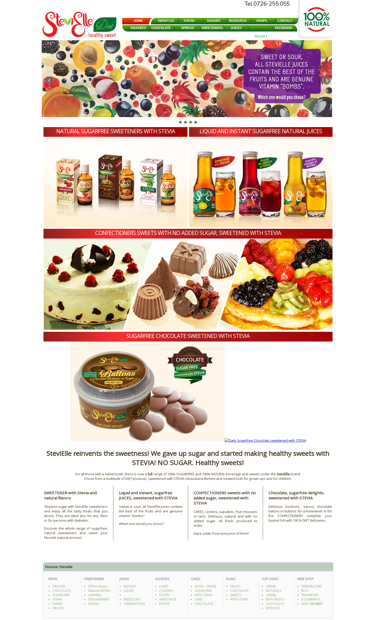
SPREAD (187, 28)
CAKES (163, 586)
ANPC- (312, 604)
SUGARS (213, 21)
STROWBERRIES (98, 599)
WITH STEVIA (204, 595)
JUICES (236, 28)
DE (263, 36)
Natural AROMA (99, 590)
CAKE (198, 599)
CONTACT (285, 21)
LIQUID (129, 590)
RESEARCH (238, 21)
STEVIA (189, 21)
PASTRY (164, 595)
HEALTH (58, 608)
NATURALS (273, 590)
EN (257, 36)
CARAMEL (95, 595)
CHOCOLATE (161, 28)
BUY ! (305, 590)
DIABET (57, 604)
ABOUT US (166, 21)
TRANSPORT (310, 595)
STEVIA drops (97, 586)
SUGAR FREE (61, 595)
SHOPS (261, 21)
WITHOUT (273, 608)
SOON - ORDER (205, 586)
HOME (138, 21)
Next (327, 81)
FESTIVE (164, 604)
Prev (50, 81)
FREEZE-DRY (132, 599)
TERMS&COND (311, 586)
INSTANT (130, 586)
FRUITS (235, 586)
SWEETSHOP (167, 599)
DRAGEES (138, 28)
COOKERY (166, 590)
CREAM (271, 595)
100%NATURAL (135, 604)
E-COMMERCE (310, 599)
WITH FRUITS (275, 599)
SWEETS (235, 595)
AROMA (93, 604)
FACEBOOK (283, 28)
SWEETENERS (212, 28)
